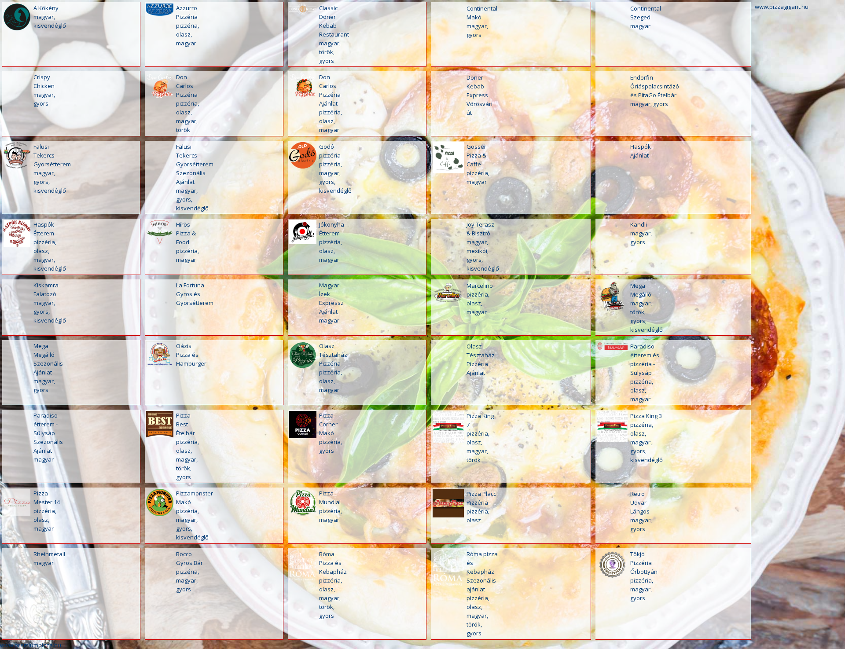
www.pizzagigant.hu (781, 7)
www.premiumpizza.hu (30, 645)
